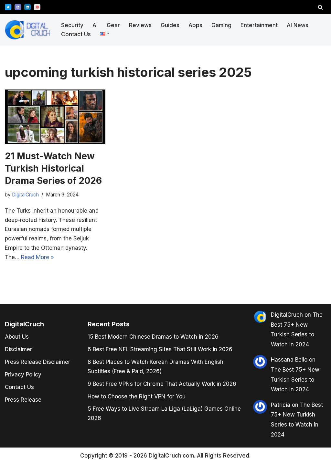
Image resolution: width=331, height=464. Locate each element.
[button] (108, 34)
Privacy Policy (23, 374)
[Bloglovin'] (18, 7)
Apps (195, 25)
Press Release (23, 399)
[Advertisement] (29, 231)
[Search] (320, 7)
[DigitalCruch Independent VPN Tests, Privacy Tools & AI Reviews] (27, 30)
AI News (297, 25)
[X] (8, 7)
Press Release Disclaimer (37, 362)
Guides (170, 25)
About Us (17, 336)
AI (95, 25)
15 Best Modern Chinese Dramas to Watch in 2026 (153, 336)
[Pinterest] (37, 7)
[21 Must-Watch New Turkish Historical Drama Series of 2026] (55, 117)
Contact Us (76, 34)
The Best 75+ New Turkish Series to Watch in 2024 (295, 379)
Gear (113, 25)
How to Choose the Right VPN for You (137, 396)
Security (72, 25)
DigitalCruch (287, 314)
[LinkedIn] (27, 7)
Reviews (140, 25)
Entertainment (259, 25)
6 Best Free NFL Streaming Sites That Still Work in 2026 (160, 349)
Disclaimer (18, 349)
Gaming (221, 25)
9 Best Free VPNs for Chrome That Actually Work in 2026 (162, 384)
